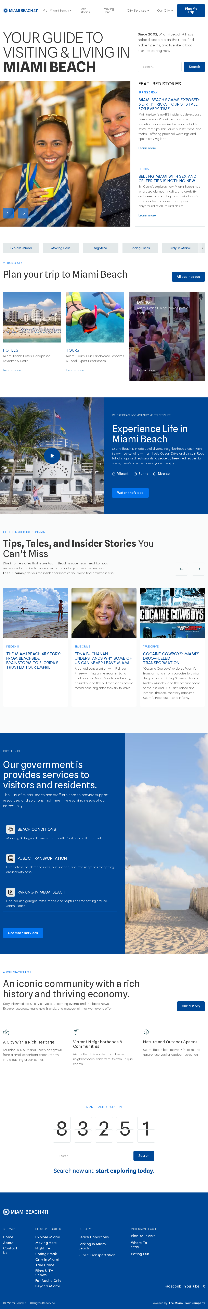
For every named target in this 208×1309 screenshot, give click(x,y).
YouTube (191, 1286)
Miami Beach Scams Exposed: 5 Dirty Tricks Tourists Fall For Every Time (169, 104)
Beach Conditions (37, 829)
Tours (72, 350)
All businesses (188, 277)
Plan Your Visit (143, 1236)
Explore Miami (47, 1237)
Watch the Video (130, 493)
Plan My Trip (191, 10)
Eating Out (140, 1254)
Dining (143, 302)
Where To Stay (139, 1244)
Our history (191, 1006)
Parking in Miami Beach (41, 892)
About (8, 1242)
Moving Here (109, 10)
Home (8, 1237)
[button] (57, 10)
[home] (21, 10)
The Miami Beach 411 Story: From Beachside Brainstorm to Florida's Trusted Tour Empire (33, 660)
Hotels (10, 350)
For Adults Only (48, 1280)
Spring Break (148, 92)
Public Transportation (42, 858)
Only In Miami (47, 1259)
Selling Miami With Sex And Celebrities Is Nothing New (167, 178)
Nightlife (42, 1248)
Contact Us (10, 1250)
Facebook (172, 1286)
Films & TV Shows (44, 1272)
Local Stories (85, 10)
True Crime (82, 646)
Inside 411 (12, 646)
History (144, 169)
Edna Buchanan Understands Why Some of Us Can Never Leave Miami (103, 658)
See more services (23, 933)
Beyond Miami (47, 1286)
